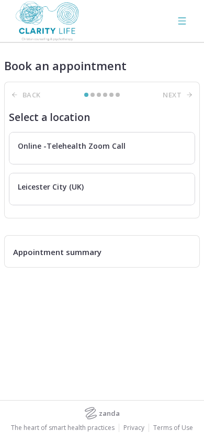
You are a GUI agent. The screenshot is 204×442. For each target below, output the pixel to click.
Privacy (133, 428)
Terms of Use (173, 428)
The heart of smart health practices (63, 428)
